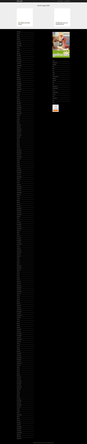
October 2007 (19, 361)
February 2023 (19, 103)
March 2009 (18, 327)
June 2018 (18, 198)
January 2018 (19, 206)
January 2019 (19, 184)
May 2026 (18, 35)
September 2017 (19, 214)
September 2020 (19, 156)
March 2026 (18, 39)
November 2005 (19, 400)
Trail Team (54, 94)
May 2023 (18, 97)
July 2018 (18, 196)
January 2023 (19, 105)
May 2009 (18, 323)
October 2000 (19, 430)
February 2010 (19, 305)
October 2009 (19, 313)
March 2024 (18, 77)
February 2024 (19, 79)
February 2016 (19, 238)
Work (53, 102)
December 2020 (19, 150)
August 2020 (18, 158)
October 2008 (19, 337)
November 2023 (19, 85)
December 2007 (19, 357)
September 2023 (19, 89)
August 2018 (18, 194)
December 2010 (19, 285)
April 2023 (18, 99)
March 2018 (18, 204)
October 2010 (19, 289)
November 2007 (19, 359)
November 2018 (19, 188)
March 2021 (18, 146)
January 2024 (19, 81)
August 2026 (18, 31)
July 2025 (18, 47)
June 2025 (18, 49)
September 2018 (19, 192)
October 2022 (19, 111)
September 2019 (19, 176)
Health (53, 72)
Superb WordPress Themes (50, 442)
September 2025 (19, 45)
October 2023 (19, 87)
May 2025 (18, 51)
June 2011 (18, 273)
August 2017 (18, 216)
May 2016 (18, 234)
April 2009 (18, 325)
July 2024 (18, 69)
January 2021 (19, 148)
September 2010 (19, 291)
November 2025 (19, 43)
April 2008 (18, 349)
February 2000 (19, 436)
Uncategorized (55, 98)
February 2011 (19, 281)
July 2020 (18, 160)
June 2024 (18, 71)
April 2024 (18, 75)
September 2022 (19, 113)
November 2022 (19, 109)
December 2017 (19, 208)
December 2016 (19, 224)
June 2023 (18, 95)
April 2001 (18, 418)
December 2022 (19, 107)
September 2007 (19, 363)
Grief (53, 70)
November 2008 (19, 335)
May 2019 (18, 182)
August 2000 (18, 434)
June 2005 (18, 410)
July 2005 (18, 408)
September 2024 (19, 65)
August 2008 (18, 341)
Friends (54, 68)
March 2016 (18, 236)
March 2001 (18, 420)
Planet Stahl (19, 1)
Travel (53, 96)
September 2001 (19, 414)
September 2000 (19, 432)
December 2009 (19, 309)
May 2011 (18, 275)
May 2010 (18, 299)
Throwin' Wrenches (55, 92)
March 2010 (18, 303)
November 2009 (19, 311)
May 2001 (18, 416)
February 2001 (19, 422)
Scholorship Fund (60, 1)
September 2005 (19, 404)
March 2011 (18, 279)
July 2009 (18, 319)
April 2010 (18, 301)
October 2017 (19, 212)
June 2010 (18, 297)
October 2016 (19, 226)
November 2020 (19, 152)
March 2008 (18, 351)
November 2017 (19, 210)
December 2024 (19, 59)
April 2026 (18, 37)
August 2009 (18, 317)
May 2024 (18, 73)
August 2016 (18, 230)
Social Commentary (55, 88)
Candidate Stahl (67, 1)
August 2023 (18, 91)
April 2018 (18, 202)
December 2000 (19, 426)
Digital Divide (54, 64)
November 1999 (19, 438)
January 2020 (19, 168)
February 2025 (19, 55)
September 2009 (19, 315)
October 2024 (19, 63)
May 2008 (18, 347)
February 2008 (19, 353)
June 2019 (18, 180)
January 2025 (19, 57)
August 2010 (18, 293)
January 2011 (19, 283)
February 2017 (19, 222)
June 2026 (18, 33)
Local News (54, 80)
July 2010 (18, 295)
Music (53, 82)
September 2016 (19, 228)
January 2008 (19, 355)
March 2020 (18, 166)
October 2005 (19, 402)
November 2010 (19, 287)
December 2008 (19, 333)
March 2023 (18, 101)
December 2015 (19, 240)
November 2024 (19, 61)
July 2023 (18, 93)
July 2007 (18, 367)
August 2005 (18, 406)
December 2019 (19, 170)
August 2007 (18, 365)
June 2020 (18, 162)
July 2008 (18, 343)
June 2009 (18, 321)
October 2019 (19, 174)
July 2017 (18, 218)
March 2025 (18, 53)
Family (53, 66)
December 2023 (19, 83)
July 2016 (18, 232)
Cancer (54, 60)
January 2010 (19, 307)
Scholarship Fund (55, 86)
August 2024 (18, 67)
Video (53, 100)
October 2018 (19, 190)
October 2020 (19, 154)
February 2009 (19, 329)
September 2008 (19, 339)
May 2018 (18, 200)
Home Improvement (55, 76)
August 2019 (18, 178)
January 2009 (19, 331)
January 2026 (19, 41)
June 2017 (18, 220)
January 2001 (19, 424)
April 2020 (18, 164)
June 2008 (18, 345)
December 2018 (19, 186)
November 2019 (19, 172)
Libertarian (54, 78)
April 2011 (18, 277)
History (54, 74)
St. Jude (54, 90)
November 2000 (19, 428)
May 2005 (18, 412)
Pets (53, 84)
